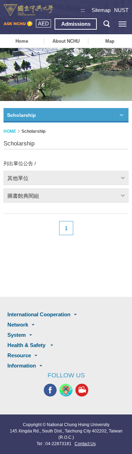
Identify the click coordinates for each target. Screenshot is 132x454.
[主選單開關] (122, 24)
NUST (121, 10)
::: (83, 10)
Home (21, 41)
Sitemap (101, 10)
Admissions (75, 24)
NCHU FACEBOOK (50, 390)
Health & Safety (27, 345)
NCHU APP (66, 390)
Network (17, 325)
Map (109, 41)
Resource (19, 355)
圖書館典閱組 (23, 196)
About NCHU (66, 41)
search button (106, 24)
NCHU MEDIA (81, 390)
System (16, 335)
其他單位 (18, 178)
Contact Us (85, 443)
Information (21, 366)
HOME (10, 131)
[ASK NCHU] (18, 24)
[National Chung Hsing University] (29, 10)
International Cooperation (38, 314)
